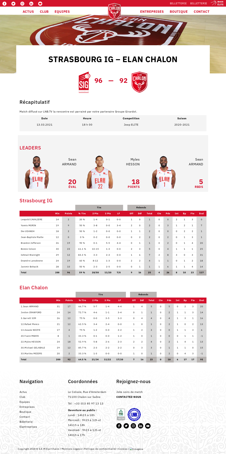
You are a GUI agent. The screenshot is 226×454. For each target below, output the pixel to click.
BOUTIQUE (179, 11)
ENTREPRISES (152, 11)
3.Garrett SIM (28, 318)
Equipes (25, 401)
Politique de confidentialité (100, 448)
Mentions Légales (72, 448)
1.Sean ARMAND (30, 306)
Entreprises (27, 406)
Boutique (25, 411)
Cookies (123, 448)
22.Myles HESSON (31, 341)
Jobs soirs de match (129, 392)
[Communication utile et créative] (136, 448)
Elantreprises (28, 426)
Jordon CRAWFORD (31, 312)
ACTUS (28, 11)
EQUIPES (62, 11)
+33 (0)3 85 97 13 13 (88, 403)
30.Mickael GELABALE (33, 347)
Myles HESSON (133, 161)
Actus (23, 392)
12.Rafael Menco (30, 324)
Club (22, 396)
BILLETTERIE (198, 3)
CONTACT (202, 11)
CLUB (44, 11)
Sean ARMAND (69, 161)
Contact (25, 416)
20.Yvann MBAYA (30, 336)
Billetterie (178, 3)
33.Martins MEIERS (31, 353)
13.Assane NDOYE (31, 330)
